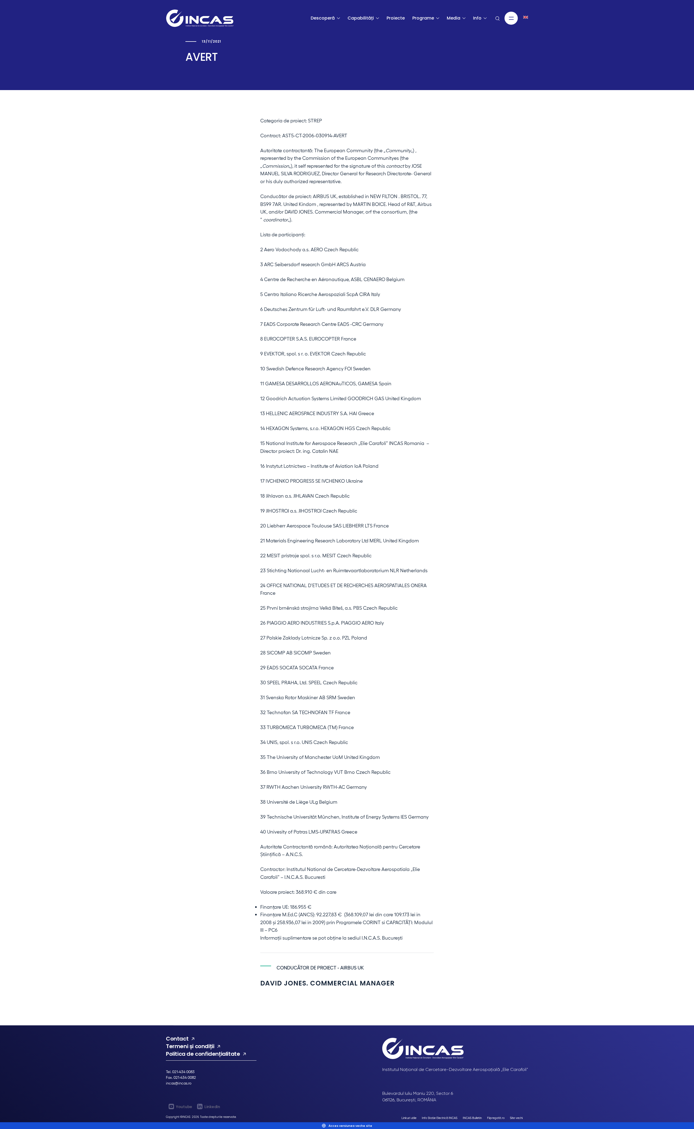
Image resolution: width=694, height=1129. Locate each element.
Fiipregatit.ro (496, 1118)
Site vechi (516, 1118)
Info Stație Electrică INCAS (439, 1118)
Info (477, 18)
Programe (423, 18)
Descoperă (323, 18)
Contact (177, 1038)
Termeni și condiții (190, 1046)
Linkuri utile (408, 1118)
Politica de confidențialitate (203, 1054)
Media (453, 18)
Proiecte (396, 18)
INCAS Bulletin (472, 1118)
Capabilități (361, 18)
